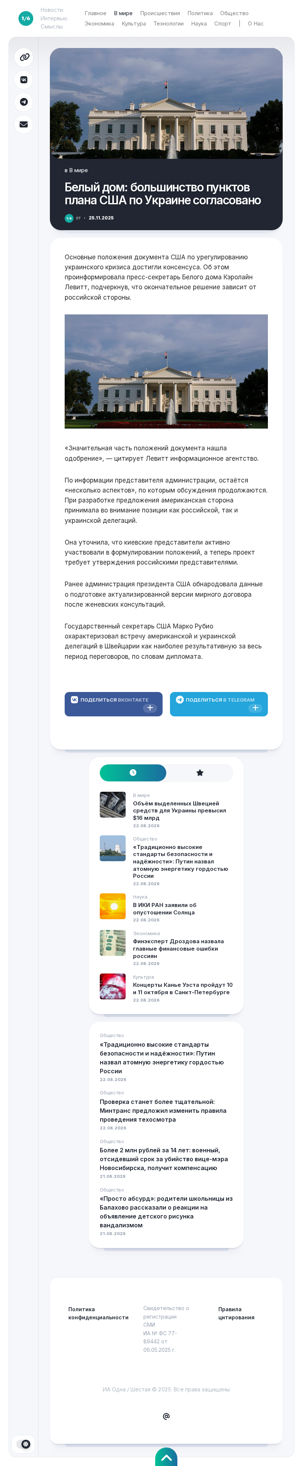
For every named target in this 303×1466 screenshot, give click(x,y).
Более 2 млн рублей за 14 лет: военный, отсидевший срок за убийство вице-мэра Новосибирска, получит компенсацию (164, 1159)
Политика (200, 13)
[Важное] (199, 773)
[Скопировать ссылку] (23, 57)
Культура (134, 23)
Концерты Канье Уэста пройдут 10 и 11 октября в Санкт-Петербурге (183, 988)
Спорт (222, 23)
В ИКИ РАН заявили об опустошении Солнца (165, 908)
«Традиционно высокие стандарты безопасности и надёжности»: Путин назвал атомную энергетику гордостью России (180, 861)
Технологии (168, 23)
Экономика (99, 23)
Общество (234, 13)
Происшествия (160, 13)
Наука (199, 23)
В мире (123, 13)
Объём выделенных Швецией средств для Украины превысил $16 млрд (179, 810)
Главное (95, 13)
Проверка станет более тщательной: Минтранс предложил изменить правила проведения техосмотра (163, 1110)
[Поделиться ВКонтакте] (23, 80)
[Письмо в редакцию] (166, 1417)
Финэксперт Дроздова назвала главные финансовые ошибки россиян (178, 948)
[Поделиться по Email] (23, 124)
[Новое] (133, 773)
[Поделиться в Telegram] (23, 102)
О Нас (256, 23)
